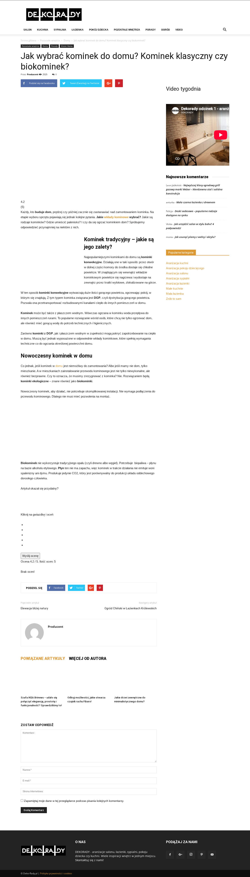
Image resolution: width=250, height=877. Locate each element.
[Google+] (180, 855)
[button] (224, 30)
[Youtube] (212, 855)
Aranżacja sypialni (177, 278)
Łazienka (78, 29)
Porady (151, 29)
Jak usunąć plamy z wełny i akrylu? (195, 237)
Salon (27, 29)
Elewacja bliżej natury (34, 608)
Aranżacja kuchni (177, 263)
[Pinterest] (201, 855)
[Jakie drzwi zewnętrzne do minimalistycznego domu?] (135, 679)
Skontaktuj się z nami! (89, 860)
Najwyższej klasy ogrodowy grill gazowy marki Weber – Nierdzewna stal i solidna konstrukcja (194, 189)
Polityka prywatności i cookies (56, 873)
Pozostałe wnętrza (127, 29)
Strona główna (28, 40)
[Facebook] (170, 855)
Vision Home (67, 46)
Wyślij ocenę (30, 555)
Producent (32, 74)
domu (59, 366)
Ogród (165, 29)
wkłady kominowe (116, 217)
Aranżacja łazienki (177, 283)
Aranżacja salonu (177, 273)
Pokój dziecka (98, 29)
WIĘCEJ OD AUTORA (87, 658)
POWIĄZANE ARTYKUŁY (43, 658)
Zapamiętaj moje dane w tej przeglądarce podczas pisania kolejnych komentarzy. (74, 800)
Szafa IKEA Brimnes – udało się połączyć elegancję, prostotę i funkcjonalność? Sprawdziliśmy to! (41, 701)
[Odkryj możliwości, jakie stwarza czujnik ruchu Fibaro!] (88, 679)
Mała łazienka (175, 293)
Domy (67, 40)
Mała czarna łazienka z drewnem (195, 202)
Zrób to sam (173, 298)
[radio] (91, 524)
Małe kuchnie (174, 288)
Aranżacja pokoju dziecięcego (185, 268)
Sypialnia (60, 29)
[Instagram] (191, 855)
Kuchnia (42, 29)
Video (179, 29)
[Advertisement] (89, 431)
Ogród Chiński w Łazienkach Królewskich (130, 608)
